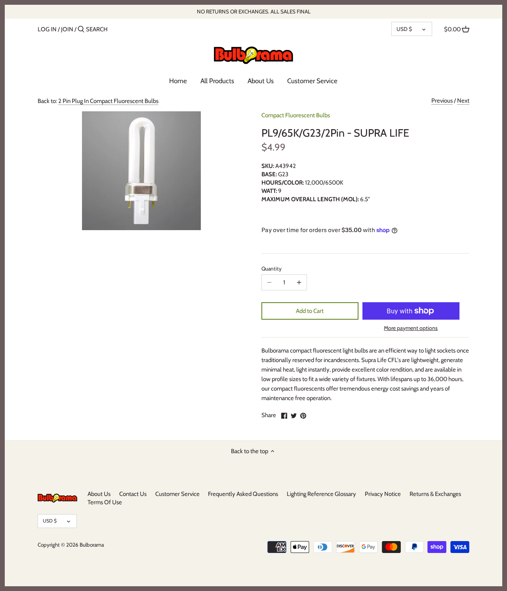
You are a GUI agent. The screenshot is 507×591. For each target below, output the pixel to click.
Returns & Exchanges (435, 494)
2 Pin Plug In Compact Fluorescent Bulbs (108, 101)
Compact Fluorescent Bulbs (295, 115)
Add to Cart (310, 311)
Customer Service (177, 494)
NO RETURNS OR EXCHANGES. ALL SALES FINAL (254, 11)
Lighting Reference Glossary (321, 494)
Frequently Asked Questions (243, 494)
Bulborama (92, 544)
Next (463, 100)
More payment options (411, 328)
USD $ (404, 29)
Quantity (271, 268)
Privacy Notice (383, 494)
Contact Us (133, 494)
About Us (99, 494)
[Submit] (81, 29)
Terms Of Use (105, 502)
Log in (47, 29)
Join (67, 29)
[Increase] (299, 282)
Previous (442, 100)
